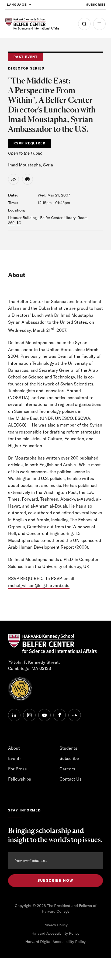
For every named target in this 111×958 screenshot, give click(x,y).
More (99, 24)
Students (68, 748)
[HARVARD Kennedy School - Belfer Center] (32, 24)
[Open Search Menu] (84, 24)
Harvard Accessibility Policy (55, 933)
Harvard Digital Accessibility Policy (55, 941)
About (14, 748)
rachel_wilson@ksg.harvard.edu (39, 585)
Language (17, 4)
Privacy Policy (55, 925)
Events (15, 758)
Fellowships (19, 779)
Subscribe (96, 4)
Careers (67, 768)
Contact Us (71, 779)
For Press (17, 768)
